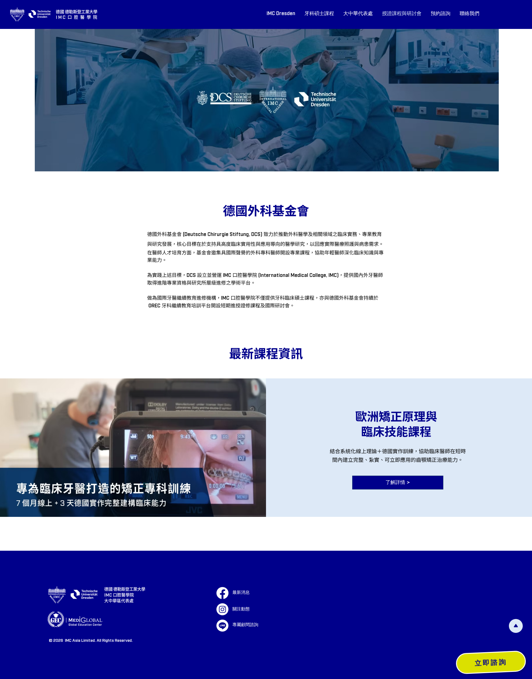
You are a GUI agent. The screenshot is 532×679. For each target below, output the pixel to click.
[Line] (222, 626)
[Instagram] (222, 609)
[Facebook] (222, 593)
